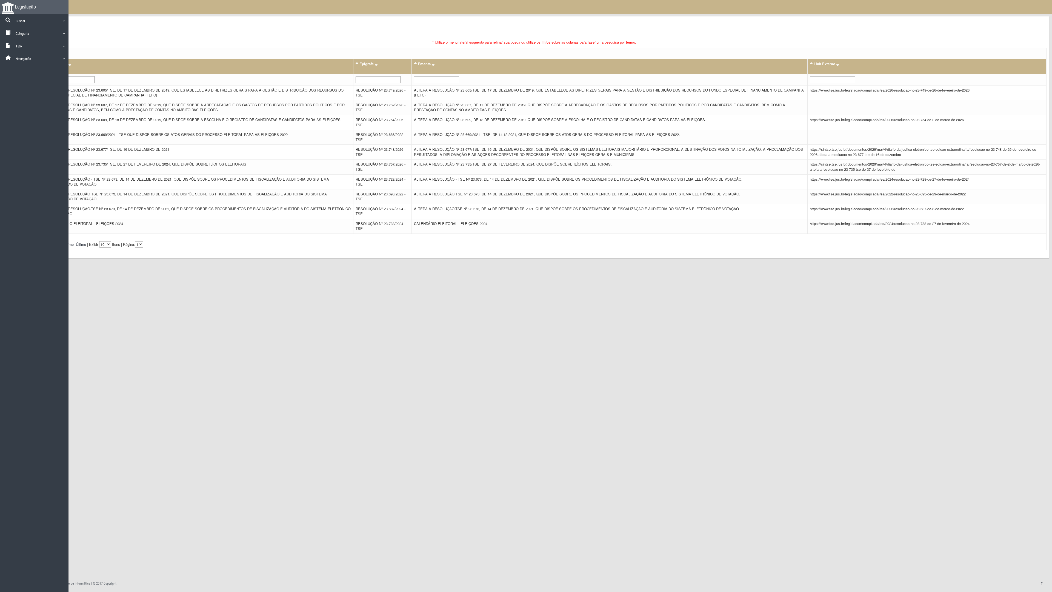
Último (81, 244)
